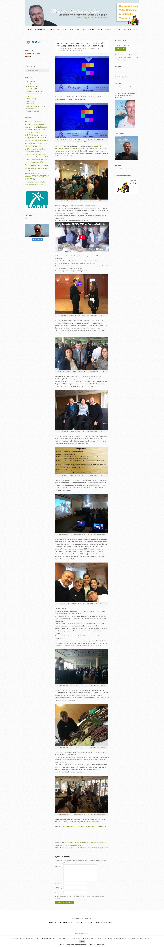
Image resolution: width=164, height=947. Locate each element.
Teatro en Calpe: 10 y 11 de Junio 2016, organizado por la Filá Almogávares (85, 847)
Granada (33, 157)
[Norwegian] (37, 54)
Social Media (30, 108)
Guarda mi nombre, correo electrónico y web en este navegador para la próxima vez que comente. (80, 897)
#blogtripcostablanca (34, 121)
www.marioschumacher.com (37, 177)
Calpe (92, 48)
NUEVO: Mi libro (74, 29)
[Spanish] (28, 56)
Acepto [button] (82, 942)
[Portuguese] (39, 54)
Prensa (100, 29)
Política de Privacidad (126, 57)
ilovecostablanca (40, 157)
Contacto (117, 29)
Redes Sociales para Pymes (34, 106)
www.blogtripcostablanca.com (34, 173)
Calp (40, 143)
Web (56, 893)
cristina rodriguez (36, 149)
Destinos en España (63, 50)
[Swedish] (30, 56)
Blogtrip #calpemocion (40, 135)
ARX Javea (34, 132)
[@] (37, 219)
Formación (29, 99)
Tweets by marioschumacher (123, 87)
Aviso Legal (52, 922)
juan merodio (34, 159)
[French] (31, 54)
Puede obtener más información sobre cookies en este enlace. (82, 945)
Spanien (44, 165)
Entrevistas (29, 96)
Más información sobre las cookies (101, 922)
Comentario (58, 866)
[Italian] (35, 54)
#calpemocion (32, 124)
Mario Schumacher (36, 163)
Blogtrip (108, 29)
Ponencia (91, 29)
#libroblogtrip (43, 124)
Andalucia (27, 132)
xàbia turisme (29, 185)
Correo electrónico (58, 888)
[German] (33, 54)
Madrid (36, 163)
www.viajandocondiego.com (33, 182)
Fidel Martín (36, 154)
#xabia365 (38, 127)
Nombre (57, 883)
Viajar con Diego (44, 168)
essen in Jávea (33, 152)
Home (30, 29)
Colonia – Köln (30, 86)
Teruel (27, 168)
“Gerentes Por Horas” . (82, 443)
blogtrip (29, 134)
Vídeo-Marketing (31, 111)
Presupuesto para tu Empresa (57, 29)
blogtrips (35, 143)
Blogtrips (29, 81)
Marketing (29, 101)
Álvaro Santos (39, 185)
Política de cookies (81, 922)
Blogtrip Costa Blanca (35, 137)
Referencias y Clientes (130, 29)
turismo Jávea (34, 168)
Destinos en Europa (76, 50)
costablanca (31, 145)
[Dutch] (28, 54)
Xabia (43, 182)
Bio (84, 29)
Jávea (40, 159)
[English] (30, 54)
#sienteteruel (29, 127)
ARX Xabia (40, 132)
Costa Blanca (98, 48)
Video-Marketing (29, 171)
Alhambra (30, 129)
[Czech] (26, 54)
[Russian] (26, 56)
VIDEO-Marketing (40, 29)
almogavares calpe (39, 129)
